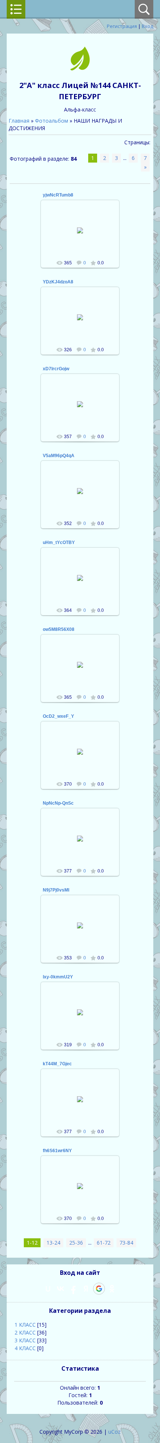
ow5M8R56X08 (58, 629)
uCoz (114, 1431)
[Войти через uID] (48, 1288)
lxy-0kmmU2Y (58, 977)
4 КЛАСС (25, 1348)
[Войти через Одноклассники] (112, 1288)
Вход (147, 26)
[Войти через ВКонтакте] (60, 1288)
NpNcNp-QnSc (58, 803)
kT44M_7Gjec (57, 1063)
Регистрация (122, 26)
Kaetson (83, 236)
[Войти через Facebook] (73, 1288)
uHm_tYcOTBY (59, 542)
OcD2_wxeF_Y (58, 716)
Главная (19, 120)
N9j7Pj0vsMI (56, 890)
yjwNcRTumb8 (58, 195)
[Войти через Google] (99, 1289)
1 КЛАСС (25, 1324)
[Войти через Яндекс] (86, 1288)
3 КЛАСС (25, 1340)
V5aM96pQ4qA (58, 455)
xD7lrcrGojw (56, 368)
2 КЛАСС (25, 1332)
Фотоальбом (51, 120)
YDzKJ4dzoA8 (58, 281)
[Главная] (80, 68)
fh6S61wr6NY (57, 1150)
